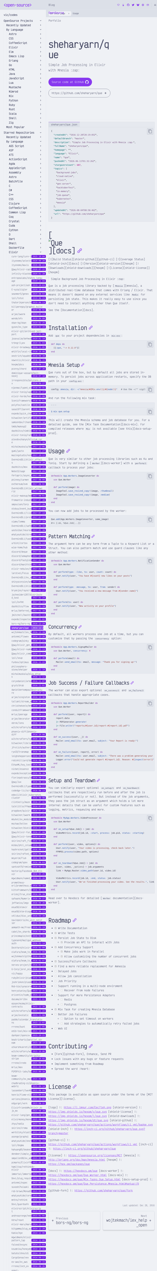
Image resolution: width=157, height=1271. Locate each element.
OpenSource (56, 12)
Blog (52, 4)
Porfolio (55, 20)
